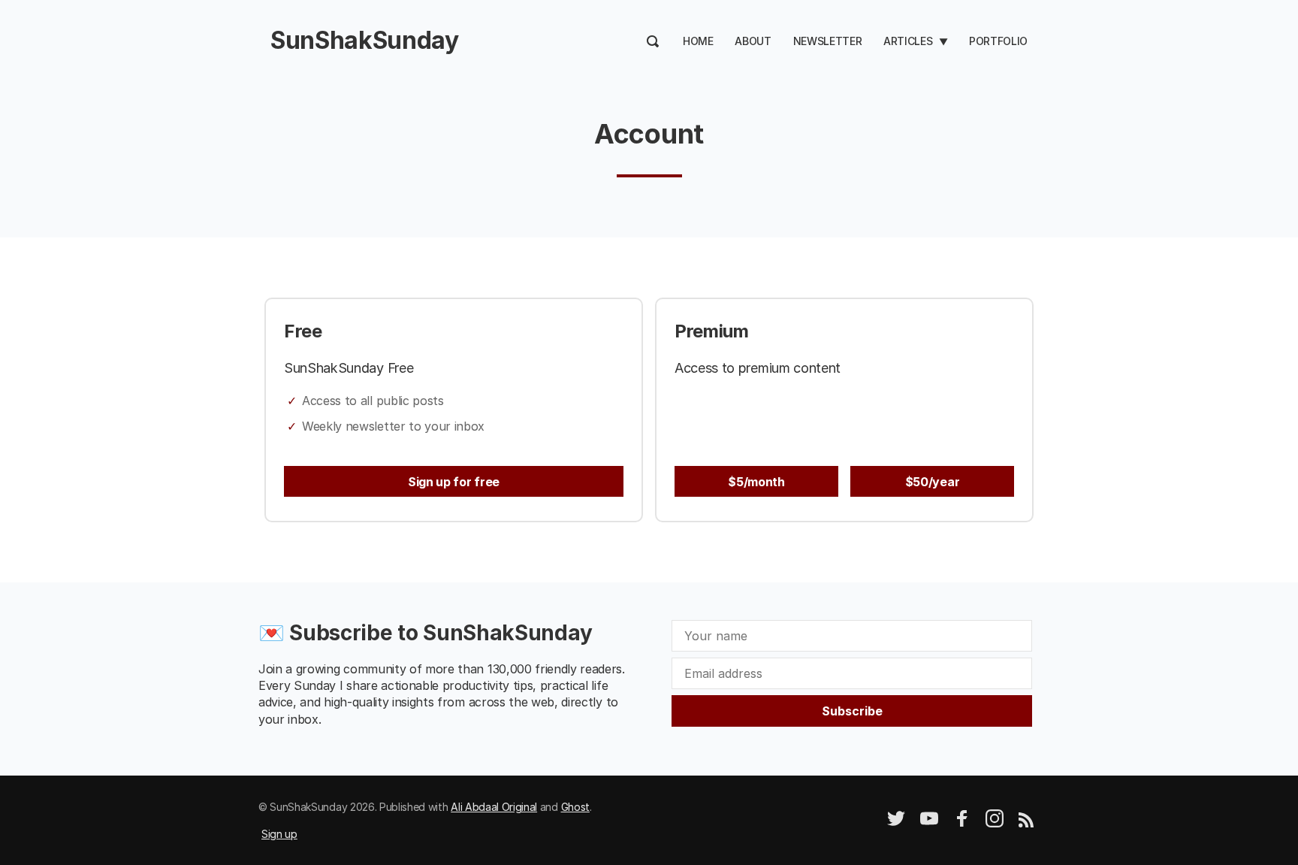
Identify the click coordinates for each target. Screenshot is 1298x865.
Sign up (279, 833)
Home (698, 41)
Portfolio (998, 41)
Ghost (575, 806)
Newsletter (827, 41)
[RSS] (1026, 823)
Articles (907, 41)
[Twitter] (896, 823)
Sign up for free (454, 481)
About (753, 41)
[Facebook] (962, 823)
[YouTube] (929, 823)
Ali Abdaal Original (494, 806)
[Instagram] (995, 823)
